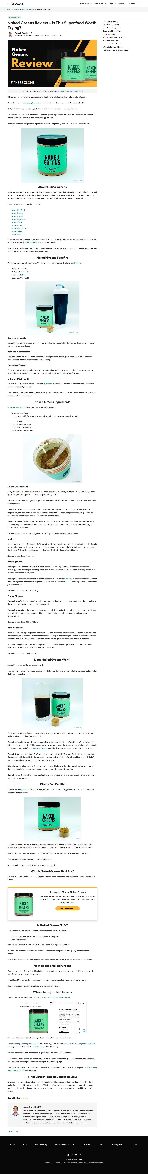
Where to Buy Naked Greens (113, 47)
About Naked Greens (110, 21)
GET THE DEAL (67, 908)
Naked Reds (16, 234)
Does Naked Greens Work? (112, 31)
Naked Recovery (18, 219)
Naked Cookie (17, 216)
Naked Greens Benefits (111, 24)
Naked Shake (17, 222)
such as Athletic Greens (37, 748)
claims (23, 789)
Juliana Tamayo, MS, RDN (31, 35)
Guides (111, 4)
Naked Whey (17, 231)
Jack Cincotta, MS (24, 33)
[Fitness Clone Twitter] (68, 1155)
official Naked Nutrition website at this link (53, 997)
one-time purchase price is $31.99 (25, 1043)
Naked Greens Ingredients (112, 28)
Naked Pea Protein (19, 228)
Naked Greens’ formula (17, 407)
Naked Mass (17, 225)
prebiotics (27, 242)
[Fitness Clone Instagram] (80, 1155)
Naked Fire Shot (18, 210)
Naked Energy (17, 213)
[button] (138, 3)
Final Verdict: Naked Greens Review (115, 50)
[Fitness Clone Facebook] (72, 1155)
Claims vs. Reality (109, 34)
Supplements (99, 4)
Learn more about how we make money (70, 91)
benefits (77, 263)
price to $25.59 (39, 1046)
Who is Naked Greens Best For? (114, 37)
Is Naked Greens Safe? (111, 40)
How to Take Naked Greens (112, 44)
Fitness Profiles (84, 4)
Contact (132, 4)
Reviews (121, 4)
